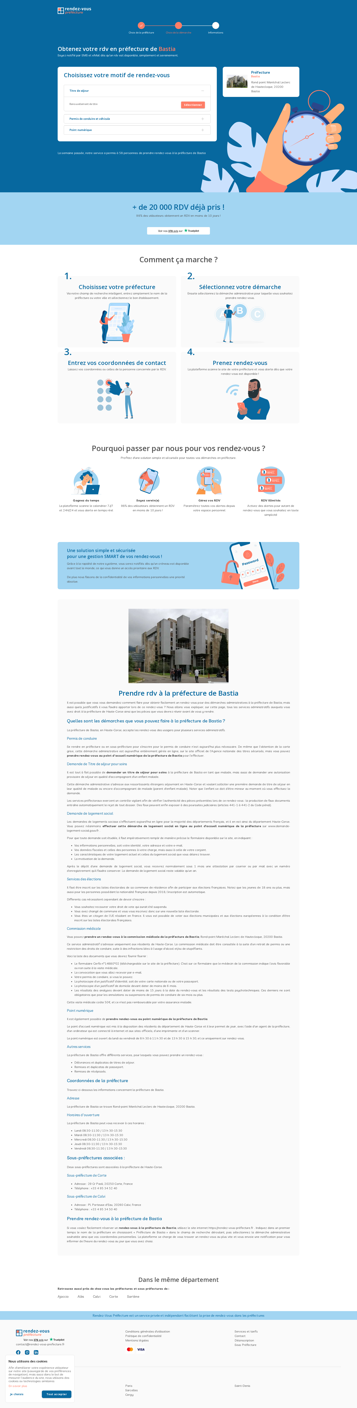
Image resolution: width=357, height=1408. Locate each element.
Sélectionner (193, 105)
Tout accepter (56, 1394)
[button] (137, 91)
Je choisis (16, 1394)
